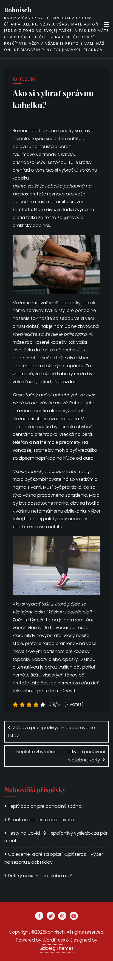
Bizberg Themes (57, 948)
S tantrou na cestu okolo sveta (41, 820)
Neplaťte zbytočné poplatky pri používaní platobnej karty (60, 756)
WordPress (54, 940)
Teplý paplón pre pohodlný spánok (45, 806)
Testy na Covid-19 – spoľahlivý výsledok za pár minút (56, 837)
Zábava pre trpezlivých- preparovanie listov (51, 731)
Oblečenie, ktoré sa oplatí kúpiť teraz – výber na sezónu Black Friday (53, 858)
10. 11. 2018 (24, 79)
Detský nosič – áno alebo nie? (40, 875)
